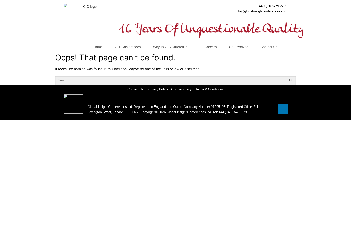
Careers (211, 47)
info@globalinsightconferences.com (261, 11)
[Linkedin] (283, 109)
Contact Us (268, 47)
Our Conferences (128, 47)
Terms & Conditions (209, 89)
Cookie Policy (183, 89)
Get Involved (238, 47)
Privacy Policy (158, 89)
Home (98, 47)
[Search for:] (175, 80)
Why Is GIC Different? (170, 47)
